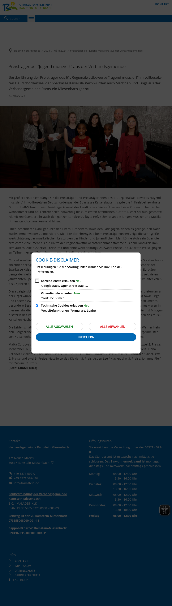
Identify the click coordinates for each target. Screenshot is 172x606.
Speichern (86, 337)
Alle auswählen (59, 326)
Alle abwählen (112, 326)
